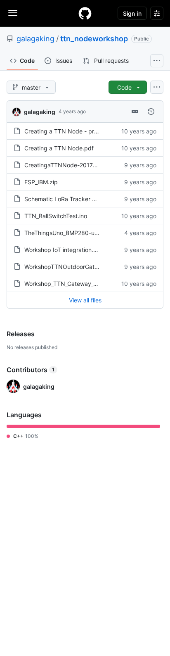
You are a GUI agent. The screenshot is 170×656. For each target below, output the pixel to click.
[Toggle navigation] (13, 13)
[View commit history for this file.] (151, 111)
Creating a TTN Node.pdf (59, 148)
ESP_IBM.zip (41, 181)
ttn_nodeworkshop (94, 38)
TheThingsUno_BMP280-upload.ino (71, 232)
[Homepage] (85, 13)
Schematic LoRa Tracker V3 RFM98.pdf (78, 198)
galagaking (35, 38)
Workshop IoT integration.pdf (63, 249)
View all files (85, 300)
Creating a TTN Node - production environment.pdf (94, 131)
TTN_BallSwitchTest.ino (55, 215)
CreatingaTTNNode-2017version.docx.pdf (81, 165)
